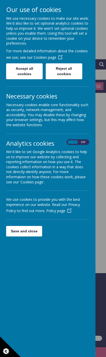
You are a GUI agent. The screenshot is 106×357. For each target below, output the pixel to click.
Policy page (55, 210)
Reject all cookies (64, 71)
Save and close (24, 231)
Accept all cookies (24, 71)
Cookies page (45, 57)
